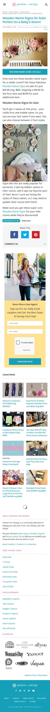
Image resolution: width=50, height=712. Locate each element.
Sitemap (32, 701)
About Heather (9, 544)
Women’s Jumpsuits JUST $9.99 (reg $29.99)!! (11, 404)
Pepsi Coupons (9, 623)
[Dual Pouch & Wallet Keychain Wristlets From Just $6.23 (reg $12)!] (36, 390)
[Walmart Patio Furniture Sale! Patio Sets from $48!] (36, 448)
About (6, 698)
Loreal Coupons (9, 618)
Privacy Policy (20, 701)
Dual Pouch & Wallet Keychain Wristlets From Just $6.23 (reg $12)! (36, 404)
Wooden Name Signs (14, 86)
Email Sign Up (28, 698)
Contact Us (21, 544)
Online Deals (13, 12)
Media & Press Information (36, 675)
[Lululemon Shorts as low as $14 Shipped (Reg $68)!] (13, 419)
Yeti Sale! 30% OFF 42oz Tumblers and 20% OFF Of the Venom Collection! (36, 433)
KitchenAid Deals (10, 576)
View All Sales (8, 586)
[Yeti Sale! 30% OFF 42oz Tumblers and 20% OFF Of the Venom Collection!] (36, 419)
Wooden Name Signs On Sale (25, 71)
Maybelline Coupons (11, 599)
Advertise (32, 544)
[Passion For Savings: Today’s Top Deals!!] (13, 448)
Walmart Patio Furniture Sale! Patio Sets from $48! (36, 462)
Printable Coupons (37, 533)
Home (5, 12)
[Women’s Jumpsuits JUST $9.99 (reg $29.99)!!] (13, 390)
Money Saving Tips (14, 536)
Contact (16, 698)
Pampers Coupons (10, 613)
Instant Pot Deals (10, 572)
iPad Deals (7, 557)
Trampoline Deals (10, 581)
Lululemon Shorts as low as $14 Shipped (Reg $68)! (13, 433)
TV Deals (6, 562)
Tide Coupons (8, 603)
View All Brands (9, 628)
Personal (6, 458)
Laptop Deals (8, 567)
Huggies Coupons (10, 608)
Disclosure (41, 698)
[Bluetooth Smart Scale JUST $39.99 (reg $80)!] (36, 477)
